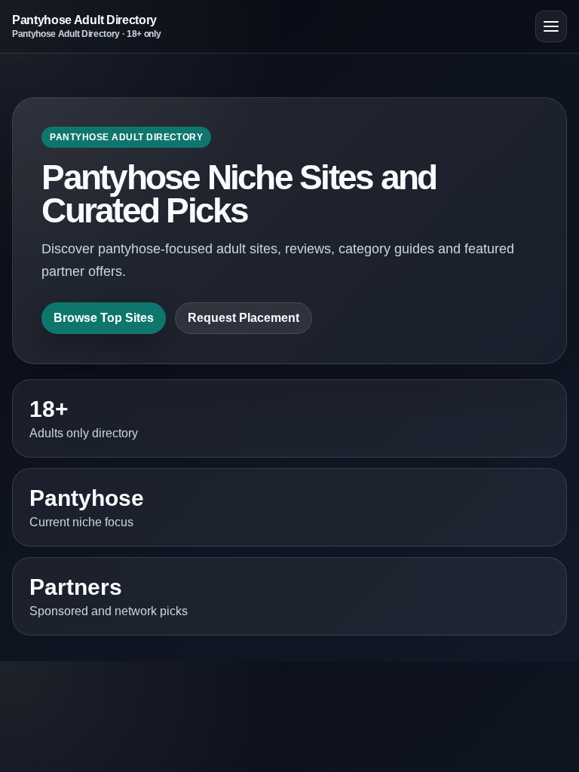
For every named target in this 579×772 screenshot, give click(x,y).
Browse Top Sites (104, 317)
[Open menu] (551, 26)
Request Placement (243, 317)
